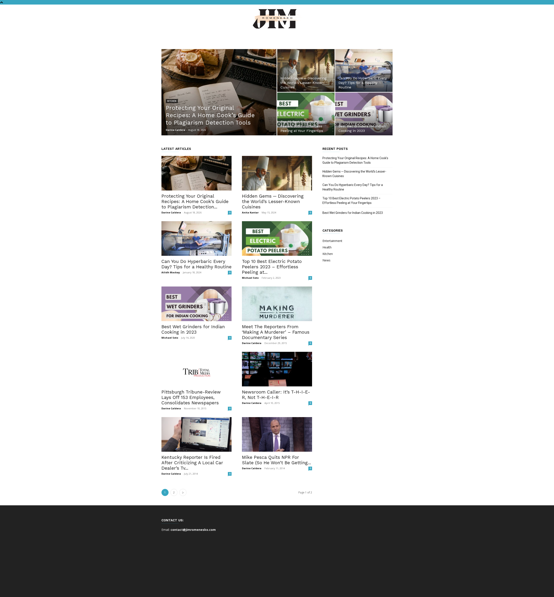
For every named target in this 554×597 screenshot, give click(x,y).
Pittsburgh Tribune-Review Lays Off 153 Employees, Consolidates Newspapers (191, 397)
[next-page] (183, 492)
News (326, 260)
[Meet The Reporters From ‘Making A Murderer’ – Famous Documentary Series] (277, 303)
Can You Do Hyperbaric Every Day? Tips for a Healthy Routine (196, 264)
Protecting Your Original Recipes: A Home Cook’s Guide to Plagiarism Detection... (195, 201)
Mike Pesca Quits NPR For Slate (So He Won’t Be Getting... (276, 460)
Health (327, 247)
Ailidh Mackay (170, 272)
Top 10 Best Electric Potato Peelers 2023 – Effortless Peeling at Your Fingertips (351, 201)
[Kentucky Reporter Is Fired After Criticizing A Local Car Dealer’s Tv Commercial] (196, 434)
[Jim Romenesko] (277, 19)
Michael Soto (250, 277)
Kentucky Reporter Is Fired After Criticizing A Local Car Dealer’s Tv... (192, 463)
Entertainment (332, 241)
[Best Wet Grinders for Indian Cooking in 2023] (364, 114)
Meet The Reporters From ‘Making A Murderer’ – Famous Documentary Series (275, 332)
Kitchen (171, 101)
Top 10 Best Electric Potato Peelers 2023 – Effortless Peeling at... (272, 267)
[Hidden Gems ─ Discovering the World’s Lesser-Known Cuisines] (306, 70)
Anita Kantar (250, 212)
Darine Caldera (175, 129)
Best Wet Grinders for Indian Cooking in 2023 (193, 329)
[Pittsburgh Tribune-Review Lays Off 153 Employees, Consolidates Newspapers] (196, 369)
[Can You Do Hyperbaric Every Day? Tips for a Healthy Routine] (364, 70)
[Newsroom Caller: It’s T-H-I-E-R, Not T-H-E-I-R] (277, 369)
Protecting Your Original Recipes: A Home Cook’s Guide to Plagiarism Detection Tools (355, 160)
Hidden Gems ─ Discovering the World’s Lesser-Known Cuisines (273, 201)
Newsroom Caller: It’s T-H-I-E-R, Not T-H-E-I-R (276, 394)
